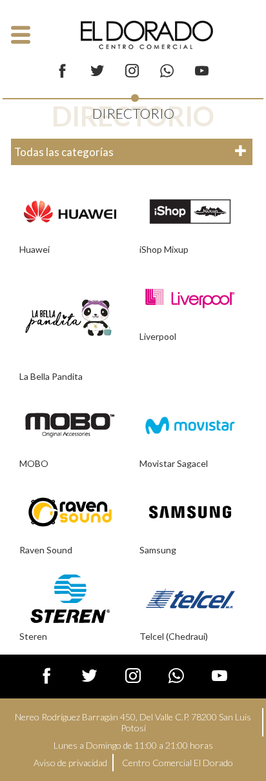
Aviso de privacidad (70, 762)
